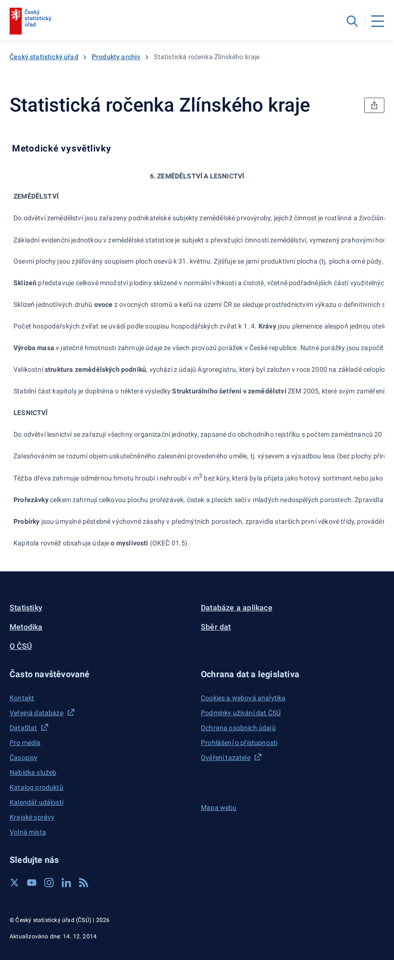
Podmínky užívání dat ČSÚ (241, 713)
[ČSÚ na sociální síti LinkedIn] (66, 882)
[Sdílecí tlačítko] (374, 105)
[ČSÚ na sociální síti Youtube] (32, 882)
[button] (101, 674)
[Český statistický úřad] (30, 21)
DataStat (23, 728)
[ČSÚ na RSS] (83, 882)
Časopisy (23, 757)
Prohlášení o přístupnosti (239, 742)
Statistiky (26, 607)
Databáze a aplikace (236, 607)
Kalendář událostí (36, 802)
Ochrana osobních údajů (238, 728)
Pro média (25, 742)
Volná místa (28, 832)
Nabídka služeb (33, 772)
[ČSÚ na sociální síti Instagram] (49, 882)
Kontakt (22, 698)
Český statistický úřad (44, 57)
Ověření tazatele (225, 757)
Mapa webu (219, 807)
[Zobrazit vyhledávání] (352, 21)
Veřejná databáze (36, 713)
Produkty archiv (116, 57)
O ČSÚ (21, 646)
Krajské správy (32, 817)
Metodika (26, 627)
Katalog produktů (36, 787)
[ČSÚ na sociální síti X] (14, 882)
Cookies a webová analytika (243, 698)
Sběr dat (216, 627)
